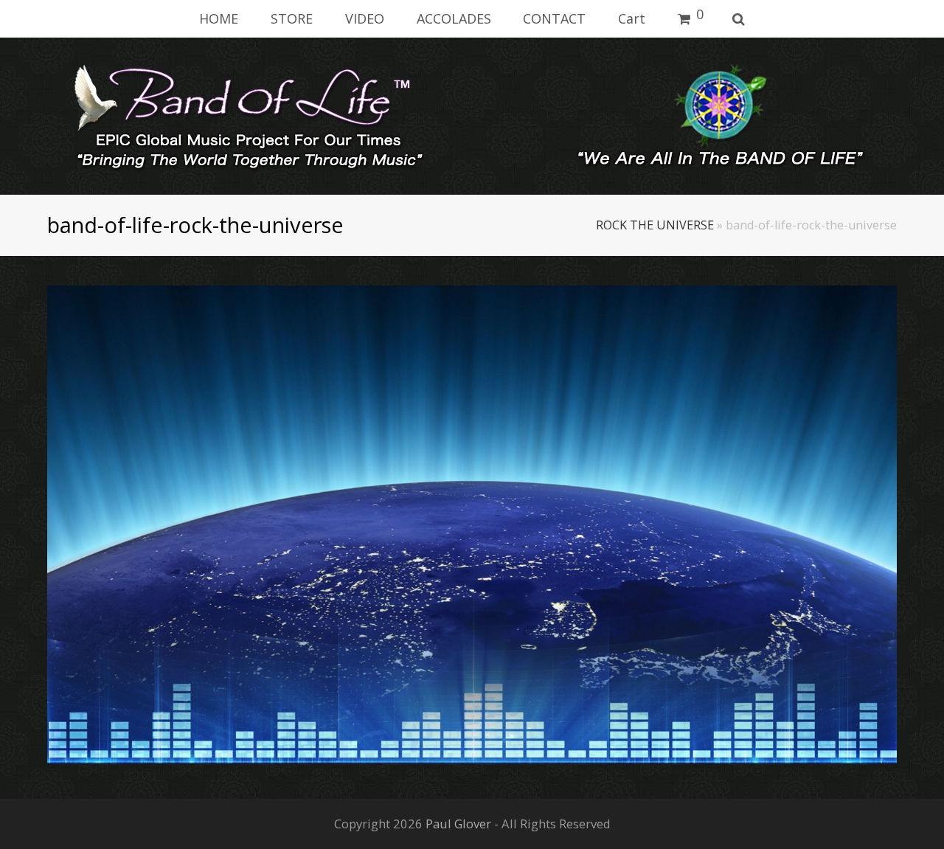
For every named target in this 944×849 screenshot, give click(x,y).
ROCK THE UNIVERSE (655, 225)
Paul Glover (458, 823)
